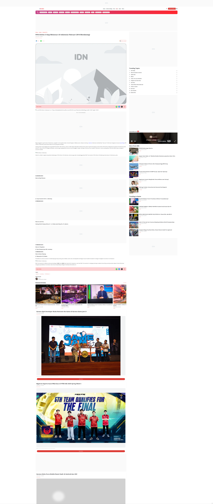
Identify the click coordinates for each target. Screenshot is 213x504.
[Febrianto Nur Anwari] (37, 279)
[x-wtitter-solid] (122, 107)
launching (122, 143)
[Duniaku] (42, 8)
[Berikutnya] (126, 291)
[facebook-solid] (119, 107)
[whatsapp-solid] (116, 107)
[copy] (124, 107)
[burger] (177, 8)
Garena (90, 143)
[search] (166, 8)
